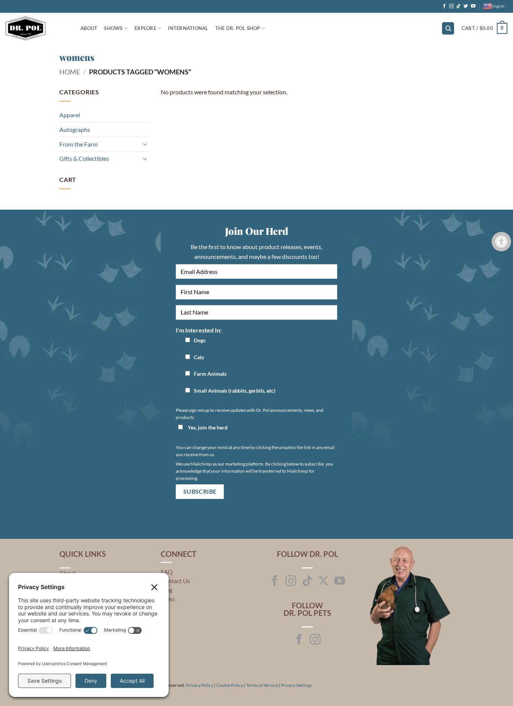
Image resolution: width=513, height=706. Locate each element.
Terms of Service (262, 685)
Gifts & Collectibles (84, 158)
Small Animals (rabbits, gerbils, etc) (234, 390)
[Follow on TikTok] (458, 6)
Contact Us (175, 580)
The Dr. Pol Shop (237, 28)
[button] (484, 28)
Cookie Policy (229, 685)
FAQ (167, 571)
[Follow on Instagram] (451, 6)
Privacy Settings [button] (296, 685)
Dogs (199, 340)
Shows (113, 28)
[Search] (448, 28)
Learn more (210, 478)
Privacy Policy (199, 685)
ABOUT (88, 28)
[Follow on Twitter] (465, 6)
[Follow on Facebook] (444, 6)
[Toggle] (144, 143)
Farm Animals (210, 373)
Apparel (69, 114)
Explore (145, 28)
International (188, 28)
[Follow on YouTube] (473, 6)
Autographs (74, 129)
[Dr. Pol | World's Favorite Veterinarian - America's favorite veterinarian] (37, 28)
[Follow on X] (323, 582)
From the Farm (78, 144)
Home (69, 72)
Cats (199, 357)
